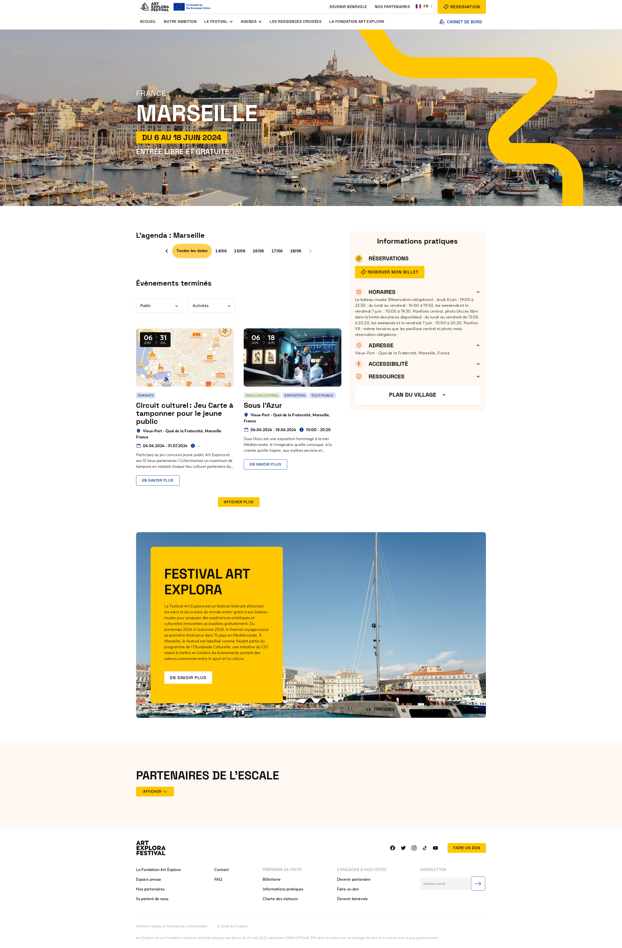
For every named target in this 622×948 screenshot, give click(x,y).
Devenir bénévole (352, 899)
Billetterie (272, 879)
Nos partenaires (150, 889)
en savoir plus (157, 480)
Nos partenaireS (392, 6)
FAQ (218, 879)
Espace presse (148, 879)
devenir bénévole (348, 6)
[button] (218, 21)
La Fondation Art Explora (356, 21)
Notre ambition (180, 21)
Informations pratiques (283, 889)
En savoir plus (188, 677)
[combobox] (425, 6)
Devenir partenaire (354, 879)
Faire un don (466, 847)
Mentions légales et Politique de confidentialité (171, 926)
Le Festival (216, 21)
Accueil (148, 21)
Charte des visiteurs (280, 899)
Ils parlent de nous (152, 899)
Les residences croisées (295, 21)
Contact (221, 869)
